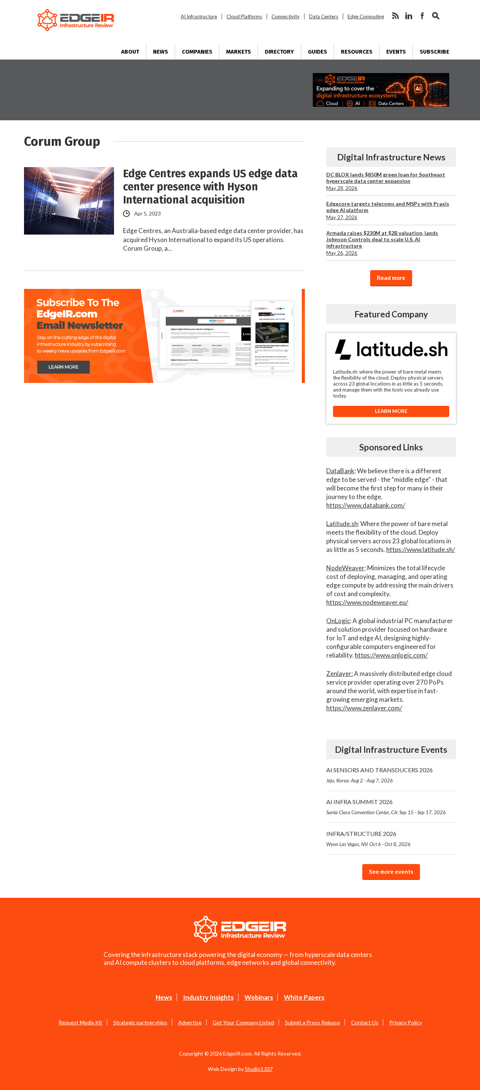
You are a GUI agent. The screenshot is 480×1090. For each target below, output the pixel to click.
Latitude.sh (342, 524)
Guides (317, 51)
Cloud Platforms (244, 16)
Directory (279, 51)
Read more (391, 277)
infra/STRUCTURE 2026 (368, 838)
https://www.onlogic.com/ (391, 655)
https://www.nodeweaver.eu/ (367, 602)
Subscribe (434, 51)
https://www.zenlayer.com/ (364, 708)
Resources (356, 51)
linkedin (409, 15)
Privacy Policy (405, 1022)
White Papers (304, 997)
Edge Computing (366, 16)
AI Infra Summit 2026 (386, 806)
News (160, 51)
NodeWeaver (345, 568)
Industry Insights (208, 997)
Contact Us (364, 1022)
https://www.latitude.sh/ (420, 549)
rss (395, 15)
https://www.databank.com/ (365, 505)
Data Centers (323, 16)
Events (396, 51)
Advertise (190, 1022)
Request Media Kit (80, 1022)
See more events (391, 871)
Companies (197, 51)
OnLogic (338, 621)
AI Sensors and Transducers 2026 (379, 774)
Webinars (258, 997)
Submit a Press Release (312, 1022)
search (435, 15)
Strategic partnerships (140, 1022)
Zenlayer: (339, 673)
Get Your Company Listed (243, 1022)
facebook (422, 15)
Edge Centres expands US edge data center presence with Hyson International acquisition (210, 186)
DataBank (340, 471)
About (130, 51)
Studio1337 (259, 1069)
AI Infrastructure (199, 16)
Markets (238, 51)
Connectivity (286, 16)
